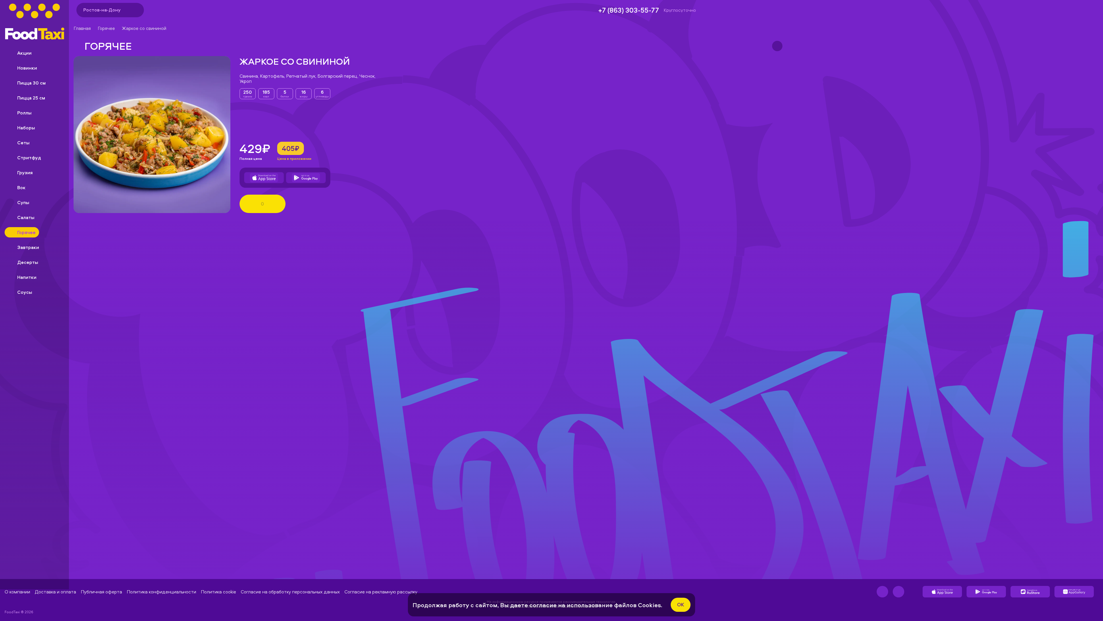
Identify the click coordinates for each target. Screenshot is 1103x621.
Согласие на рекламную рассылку (380, 591)
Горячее (106, 28)
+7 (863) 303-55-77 (628, 10)
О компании (17, 591)
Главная (82, 28)
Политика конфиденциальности (161, 591)
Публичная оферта (101, 591)
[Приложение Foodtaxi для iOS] (264, 177)
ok (680, 604)
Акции (24, 53)
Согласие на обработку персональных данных (290, 591)
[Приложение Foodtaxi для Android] (306, 177)
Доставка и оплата (55, 591)
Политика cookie (218, 591)
